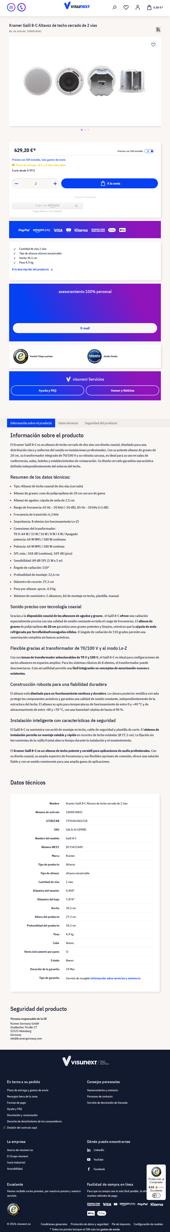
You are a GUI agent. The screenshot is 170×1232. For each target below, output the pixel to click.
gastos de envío (110, 1229)
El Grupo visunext (17, 1156)
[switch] (156, 1195)
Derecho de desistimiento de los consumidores (34, 1121)
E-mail (85, 328)
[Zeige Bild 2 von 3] (85, 130)
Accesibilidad (14, 1169)
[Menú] (11, 7)
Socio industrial (16, 1162)
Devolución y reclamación (22, 1115)
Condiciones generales (54, 1224)
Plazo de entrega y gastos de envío (27, 1090)
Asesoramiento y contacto (102, 1090)
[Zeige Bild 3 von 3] (88, 130)
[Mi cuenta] (137, 7)
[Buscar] (114, 7)
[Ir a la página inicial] (85, 7)
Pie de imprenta (121, 1224)
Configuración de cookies (148, 1224)
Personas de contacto (100, 1096)
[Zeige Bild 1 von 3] (82, 130)
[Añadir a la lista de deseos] (153, 44)
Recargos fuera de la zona (22, 1096)
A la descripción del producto (30, 269)
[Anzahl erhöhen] (55, 183)
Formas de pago (16, 1103)
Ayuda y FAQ (14, 1109)
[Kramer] (158, 29)
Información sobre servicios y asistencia (115, 978)
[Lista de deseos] (126, 7)
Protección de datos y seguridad (89, 1224)
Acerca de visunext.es (20, 1150)
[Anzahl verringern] (16, 183)
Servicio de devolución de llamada (107, 1103)
